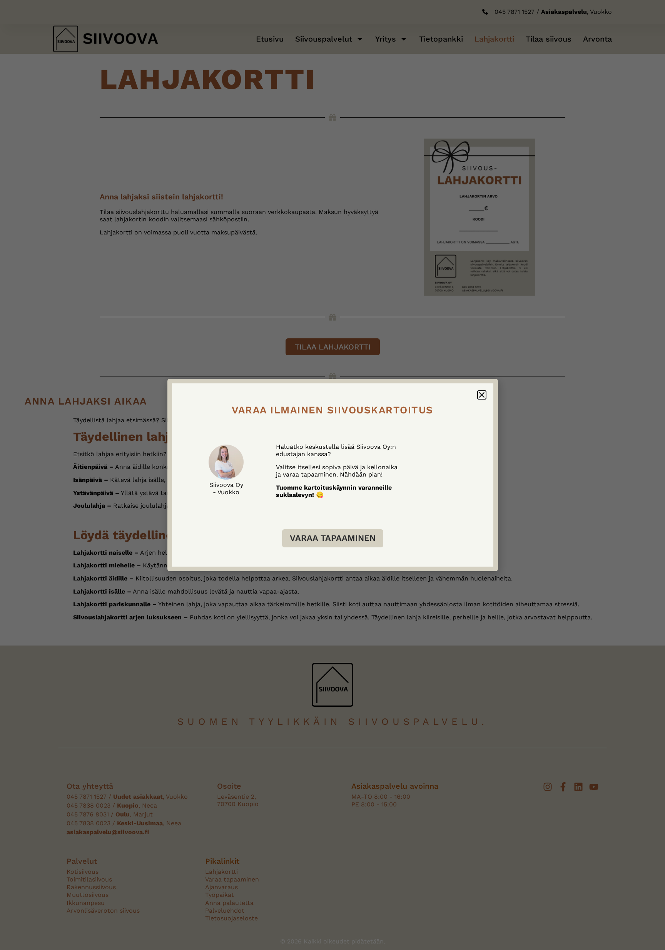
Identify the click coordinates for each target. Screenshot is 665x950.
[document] (332, 475)
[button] (482, 395)
